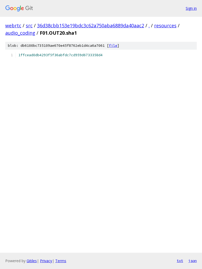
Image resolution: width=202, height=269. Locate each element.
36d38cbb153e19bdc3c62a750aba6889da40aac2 (90, 25)
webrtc (13, 25)
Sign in (191, 8)
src (29, 25)
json (192, 260)
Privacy (46, 260)
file (113, 45)
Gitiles (32, 260)
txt (180, 260)
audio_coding (20, 33)
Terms (60, 260)
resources (165, 25)
